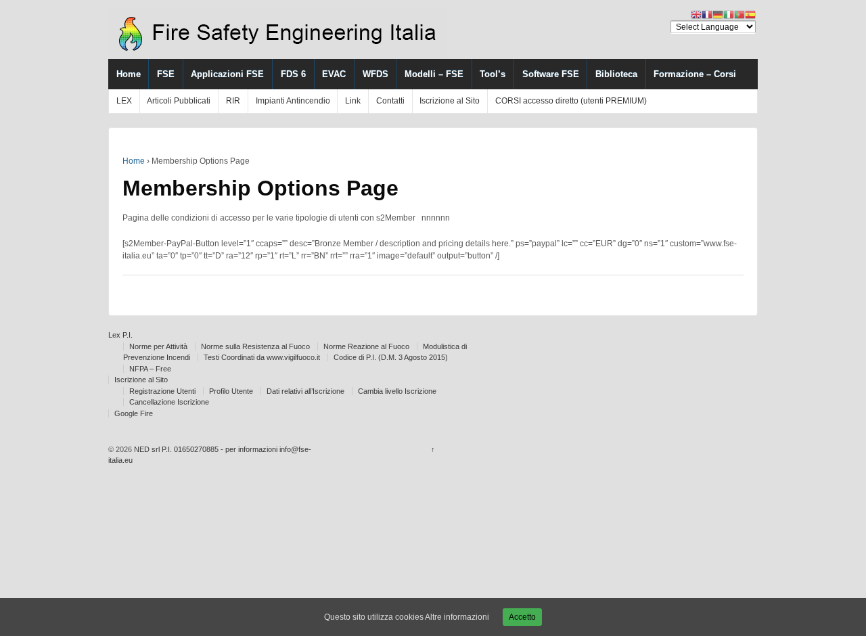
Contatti (390, 101)
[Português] (739, 14)
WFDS (375, 74)
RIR (233, 101)
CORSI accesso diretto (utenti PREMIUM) (571, 101)
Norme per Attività (158, 346)
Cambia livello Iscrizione (397, 391)
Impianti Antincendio (293, 101)
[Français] (707, 14)
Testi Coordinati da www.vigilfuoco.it (262, 357)
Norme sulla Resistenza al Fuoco (255, 346)
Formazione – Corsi (695, 74)
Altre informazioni (457, 617)
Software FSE (550, 74)
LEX (124, 101)
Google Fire (133, 413)
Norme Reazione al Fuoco (366, 346)
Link (353, 101)
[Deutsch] (717, 14)
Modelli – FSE (434, 74)
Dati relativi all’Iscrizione (305, 391)
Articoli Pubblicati (178, 101)
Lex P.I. (120, 335)
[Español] (750, 14)
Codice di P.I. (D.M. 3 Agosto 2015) (391, 357)
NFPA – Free (150, 369)
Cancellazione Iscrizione (169, 402)
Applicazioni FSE (227, 74)
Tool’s (492, 74)
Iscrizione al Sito (449, 101)
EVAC (334, 74)
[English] (696, 14)
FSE (166, 74)
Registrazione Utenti (162, 391)
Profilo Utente (231, 391)
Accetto (522, 617)
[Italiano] (728, 14)
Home (128, 74)
